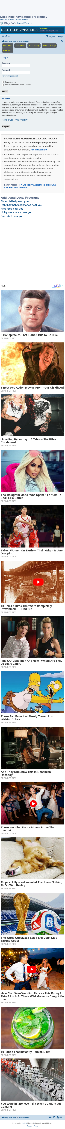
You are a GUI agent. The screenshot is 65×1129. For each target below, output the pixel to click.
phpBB (24, 1123)
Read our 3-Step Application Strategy (14, 19)
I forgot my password (10, 76)
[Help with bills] (32, 30)
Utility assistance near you (16, 212)
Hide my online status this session (17, 85)
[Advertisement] (25, 8)
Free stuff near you (12, 216)
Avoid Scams (24, 23)
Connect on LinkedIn (15, 187)
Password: (6, 70)
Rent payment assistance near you (21, 205)
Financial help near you (15, 201)
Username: (6, 63)
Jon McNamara (38, 149)
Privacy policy (21, 120)
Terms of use (7, 120)
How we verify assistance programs (37, 184)
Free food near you (12, 208)
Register (5, 127)
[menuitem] (8, 36)
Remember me (10, 82)
